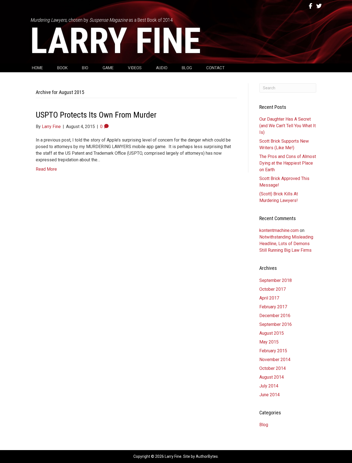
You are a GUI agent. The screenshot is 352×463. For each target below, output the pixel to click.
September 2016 (275, 324)
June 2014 (269, 394)
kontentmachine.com (279, 230)
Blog (263, 424)
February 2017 (273, 306)
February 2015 (273, 350)
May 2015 (269, 342)
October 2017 (272, 289)
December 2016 (274, 315)
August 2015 (271, 333)
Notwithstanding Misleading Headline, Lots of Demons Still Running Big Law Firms (286, 243)
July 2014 (268, 386)
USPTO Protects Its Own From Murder (96, 115)
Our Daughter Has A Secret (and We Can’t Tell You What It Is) (287, 126)
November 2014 (274, 359)
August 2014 (271, 377)
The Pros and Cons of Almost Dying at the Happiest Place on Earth (287, 163)
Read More (46, 169)
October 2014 (272, 368)
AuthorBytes (207, 456)
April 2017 (269, 298)
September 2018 (275, 280)
